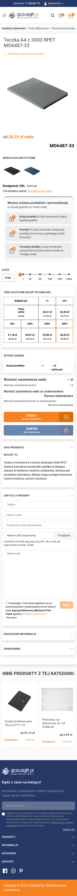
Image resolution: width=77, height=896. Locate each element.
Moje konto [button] (55, 3)
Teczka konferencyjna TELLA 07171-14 (18, 723)
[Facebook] (5, 870)
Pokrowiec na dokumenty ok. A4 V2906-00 (53, 723)
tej (35, 825)
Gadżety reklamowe (13, 28)
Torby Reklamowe (38, 28)
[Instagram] (13, 870)
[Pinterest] (21, 870)
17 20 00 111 (32, 3)
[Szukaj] (52, 15)
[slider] (20, 275)
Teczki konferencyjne (64, 28)
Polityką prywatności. (34, 614)
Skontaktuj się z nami (39, 191)
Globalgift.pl (36, 885)
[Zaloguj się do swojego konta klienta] (46, 3)
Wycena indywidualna (58, 396)
